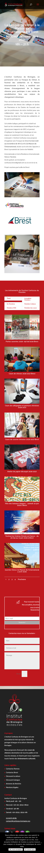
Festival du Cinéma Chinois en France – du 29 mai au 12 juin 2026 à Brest (22, 537)
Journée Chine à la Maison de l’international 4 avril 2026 (22, 570)
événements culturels (26, 758)
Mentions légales (12, 787)
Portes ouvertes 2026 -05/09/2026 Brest (22, 341)
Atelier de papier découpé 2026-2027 (22, 471)
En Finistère (11, 304)
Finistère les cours (30, 308)
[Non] (41, 843)
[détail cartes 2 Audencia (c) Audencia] (22, 197)
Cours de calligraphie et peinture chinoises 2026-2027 (22, 406)
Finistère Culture (30, 304)
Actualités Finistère (27, 299)
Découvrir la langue (13, 780)
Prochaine (22, 579)
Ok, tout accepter (15, 849)
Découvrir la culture (13, 776)
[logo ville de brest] (19, 227)
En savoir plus (30, 849)
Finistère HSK (11, 308)
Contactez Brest (12, 772)
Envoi (34, 674)
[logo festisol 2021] (14, 209)
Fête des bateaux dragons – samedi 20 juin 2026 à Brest (22, 504)
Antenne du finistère (13, 783)
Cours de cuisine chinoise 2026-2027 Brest (22, 439)
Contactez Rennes (13, 768)
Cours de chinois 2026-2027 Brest (22, 373)
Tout (8, 298)
